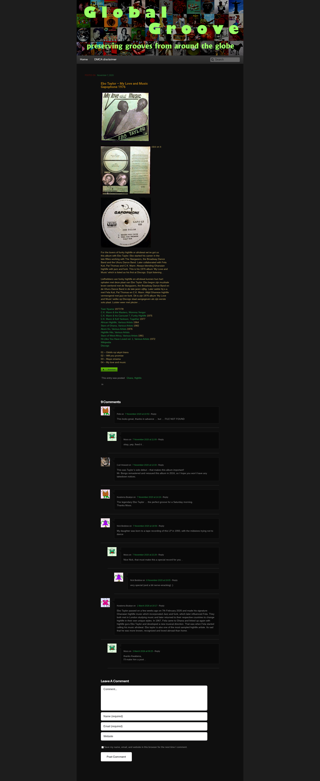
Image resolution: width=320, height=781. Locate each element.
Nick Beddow (123, 526)
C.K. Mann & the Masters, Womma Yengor (123, 312)
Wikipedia (106, 342)
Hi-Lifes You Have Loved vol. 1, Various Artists (125, 339)
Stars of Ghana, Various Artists (117, 325)
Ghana (130, 378)
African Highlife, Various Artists (117, 322)
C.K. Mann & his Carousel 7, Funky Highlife (123, 315)
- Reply (152, 414)
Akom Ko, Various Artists (113, 329)
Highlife (138, 378)
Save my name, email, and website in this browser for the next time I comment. (145, 747)
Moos (126, 439)
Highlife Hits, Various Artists (115, 332)
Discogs (105, 345)
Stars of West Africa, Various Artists (119, 335)
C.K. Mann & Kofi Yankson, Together (120, 319)
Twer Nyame (107, 309)
